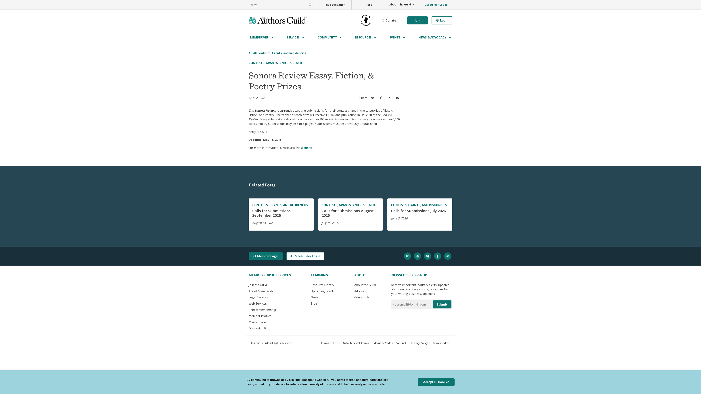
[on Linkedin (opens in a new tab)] (390, 98)
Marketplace (257, 322)
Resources (363, 37)
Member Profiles (260, 316)
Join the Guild (258, 285)
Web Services (258, 304)
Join (417, 20)
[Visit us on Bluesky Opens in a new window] (428, 256)
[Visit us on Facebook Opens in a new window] (438, 256)
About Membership (262, 291)
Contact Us (361, 297)
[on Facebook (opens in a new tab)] (381, 98)
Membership (259, 37)
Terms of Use (329, 343)
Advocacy (360, 291)
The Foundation (334, 4)
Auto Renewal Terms (355, 343)
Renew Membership (262, 310)
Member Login (268, 256)
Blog (314, 304)
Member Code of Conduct (390, 343)
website (307, 148)
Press (368, 4)
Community (327, 37)
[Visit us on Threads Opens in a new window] (418, 256)
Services (293, 37)
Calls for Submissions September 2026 (271, 213)
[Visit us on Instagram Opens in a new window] (408, 256)
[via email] (398, 98)
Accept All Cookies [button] (436, 382)
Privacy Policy (419, 343)
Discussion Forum (261, 328)
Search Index (440, 343)
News (314, 297)
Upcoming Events (323, 291)
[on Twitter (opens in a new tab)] (373, 98)
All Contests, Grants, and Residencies (279, 53)
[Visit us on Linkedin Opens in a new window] (448, 256)
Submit (442, 304)
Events (395, 37)
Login (444, 20)
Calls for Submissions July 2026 (418, 210)
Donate (391, 20)
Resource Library (322, 285)
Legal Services (258, 297)
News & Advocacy (432, 37)
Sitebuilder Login (435, 4)
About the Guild (365, 285)
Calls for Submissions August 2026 (348, 213)
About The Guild (400, 4)
